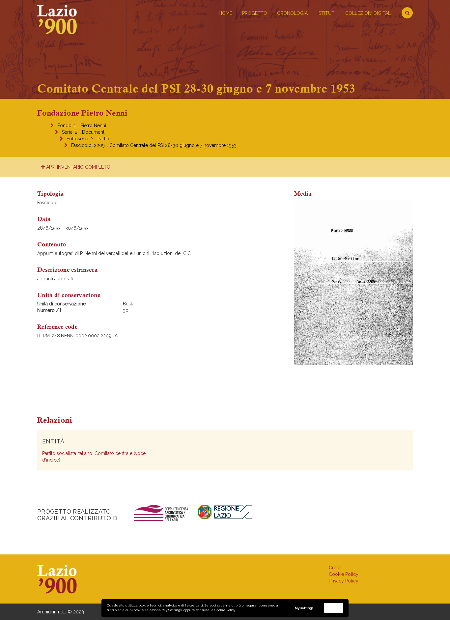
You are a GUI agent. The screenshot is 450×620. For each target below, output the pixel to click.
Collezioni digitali (368, 13)
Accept (333, 607)
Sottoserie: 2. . (89, 138)
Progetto (254, 13)
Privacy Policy (343, 580)
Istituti (326, 13)
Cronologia (292, 13)
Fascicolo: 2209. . (154, 145)
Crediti (336, 567)
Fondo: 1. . (81, 125)
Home (225, 13)
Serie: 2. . (83, 132)
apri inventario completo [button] (77, 167)
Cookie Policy (224, 610)
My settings (304, 608)
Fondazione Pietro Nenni (82, 113)
